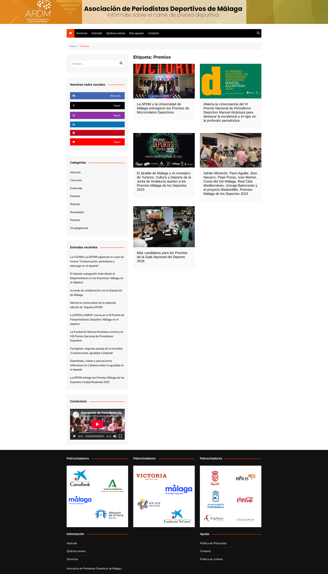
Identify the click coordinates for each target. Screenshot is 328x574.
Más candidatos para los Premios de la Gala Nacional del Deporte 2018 (162, 257)
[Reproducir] (74, 436)
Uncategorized (79, 228)
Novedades (77, 212)
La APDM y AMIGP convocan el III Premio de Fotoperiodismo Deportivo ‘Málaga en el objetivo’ (97, 319)
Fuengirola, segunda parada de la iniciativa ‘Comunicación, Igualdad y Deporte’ (96, 351)
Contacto (153, 33)
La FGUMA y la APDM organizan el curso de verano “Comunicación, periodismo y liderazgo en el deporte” (97, 261)
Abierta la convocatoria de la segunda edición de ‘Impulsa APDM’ (93, 305)
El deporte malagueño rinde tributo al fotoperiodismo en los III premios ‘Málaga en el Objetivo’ (96, 278)
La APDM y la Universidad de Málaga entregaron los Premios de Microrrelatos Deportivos (163, 108)
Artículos (75, 172)
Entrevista (76, 188)
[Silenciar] (115, 436)
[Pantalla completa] (120, 436)
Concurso (76, 180)
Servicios (81, 33)
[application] (97, 424)
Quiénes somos (115, 33)
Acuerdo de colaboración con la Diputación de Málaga (96, 292)
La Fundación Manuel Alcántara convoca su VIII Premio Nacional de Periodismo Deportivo (96, 336)
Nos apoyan (136, 33)
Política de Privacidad (213, 543)
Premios (75, 220)
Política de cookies (211, 559)
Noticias (75, 204)
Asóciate (97, 33)
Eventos (75, 196)
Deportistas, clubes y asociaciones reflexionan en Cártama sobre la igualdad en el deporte (97, 365)
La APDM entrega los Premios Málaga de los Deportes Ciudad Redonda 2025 (97, 380)
